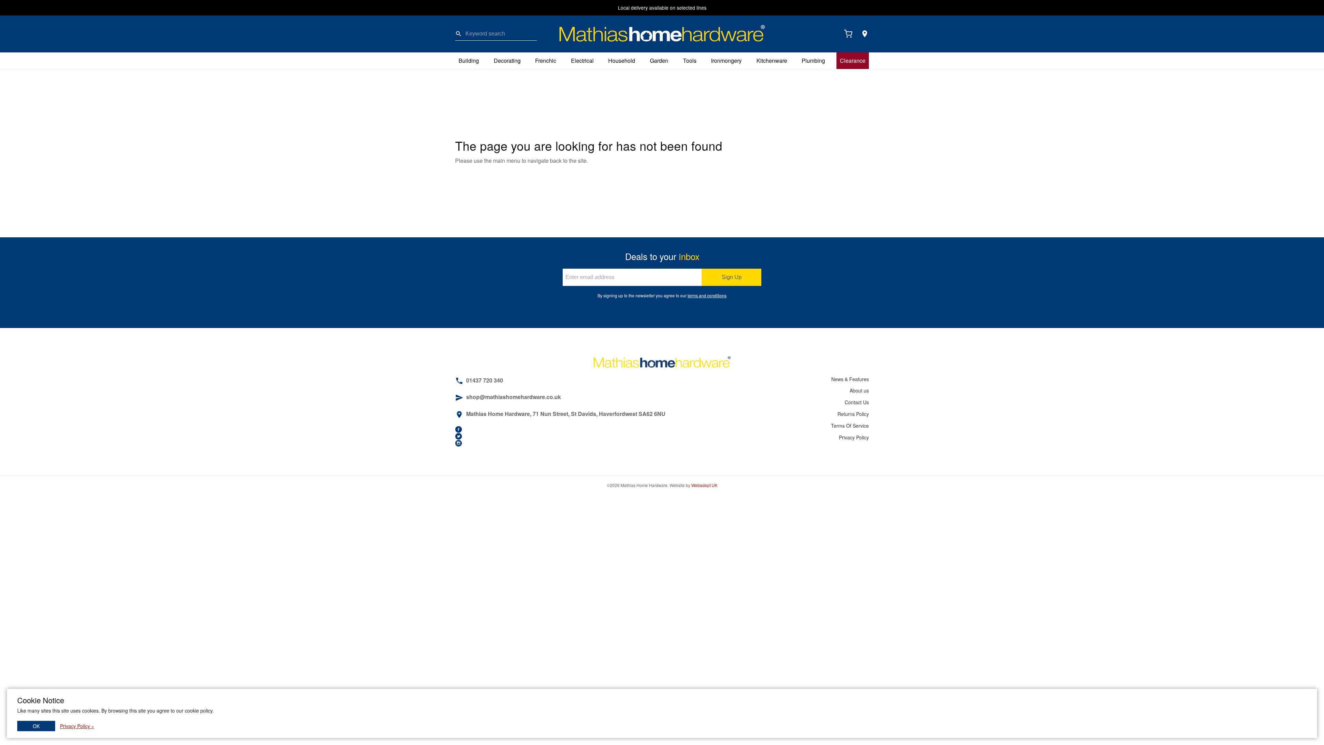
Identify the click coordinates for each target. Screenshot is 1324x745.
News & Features (850, 379)
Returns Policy (853, 413)
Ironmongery (726, 60)
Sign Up (732, 277)
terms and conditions (707, 295)
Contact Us (857, 402)
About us (859, 390)
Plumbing (813, 60)
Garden (659, 60)
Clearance (852, 60)
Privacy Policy (854, 437)
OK (36, 726)
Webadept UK (704, 485)
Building (469, 60)
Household (621, 60)
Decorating (507, 60)
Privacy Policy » (77, 726)
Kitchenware (771, 60)
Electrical (582, 60)
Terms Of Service (850, 425)
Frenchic (545, 60)
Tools (689, 60)
